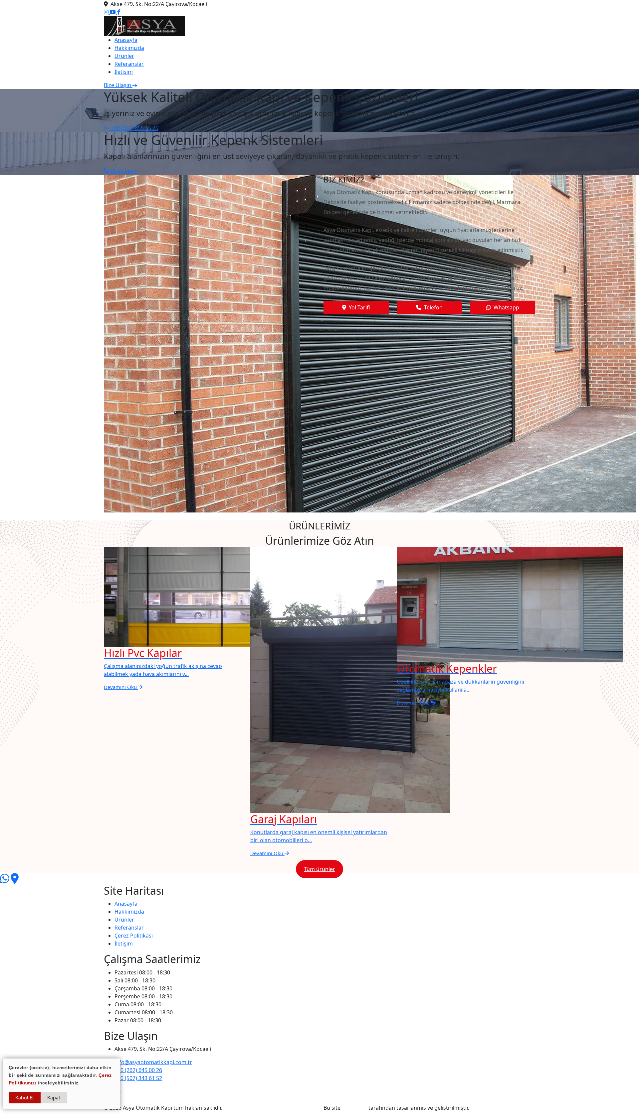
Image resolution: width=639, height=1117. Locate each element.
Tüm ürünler (319, 869)
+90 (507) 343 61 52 (138, 1078)
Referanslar (129, 63)
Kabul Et (24, 1097)
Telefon (433, 307)
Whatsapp (505, 307)
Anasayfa (125, 40)
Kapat (53, 1097)
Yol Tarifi (358, 307)
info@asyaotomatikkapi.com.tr (153, 1062)
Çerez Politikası (133, 935)
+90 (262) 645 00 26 (138, 1070)
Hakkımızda (129, 48)
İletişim (123, 71)
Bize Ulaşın (123, 170)
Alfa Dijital (354, 1107)
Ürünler (124, 55)
